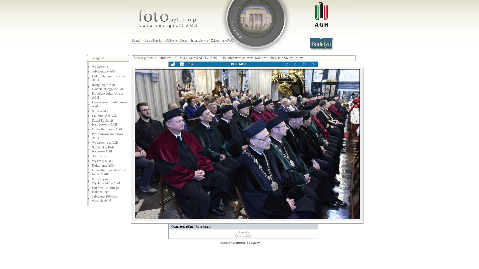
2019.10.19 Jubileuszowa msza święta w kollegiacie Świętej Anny (256, 58)
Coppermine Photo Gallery (246, 243)
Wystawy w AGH (103, 161)
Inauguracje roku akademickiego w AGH (107, 87)
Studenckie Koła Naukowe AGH (103, 149)
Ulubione (171, 40)
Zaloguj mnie (219, 40)
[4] (246, 236)
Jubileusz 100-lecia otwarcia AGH (105, 198)
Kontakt (136, 40)
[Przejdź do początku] (286, 64)
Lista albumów (153, 40)
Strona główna (199, 40)
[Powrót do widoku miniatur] (173, 64)
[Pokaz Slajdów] (191, 64)
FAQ (230, 40)
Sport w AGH (101, 111)
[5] (249, 236)
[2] (239, 236)
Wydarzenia (100, 66)
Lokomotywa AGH (104, 116)
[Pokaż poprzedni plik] (295, 64)
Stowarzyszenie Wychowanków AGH (106, 181)
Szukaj (184, 40)
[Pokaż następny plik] (304, 64)
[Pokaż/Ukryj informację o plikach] (182, 64)
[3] (243, 236)
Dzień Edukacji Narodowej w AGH (104, 122)
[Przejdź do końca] (313, 64)
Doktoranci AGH (103, 165)
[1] (236, 236)
